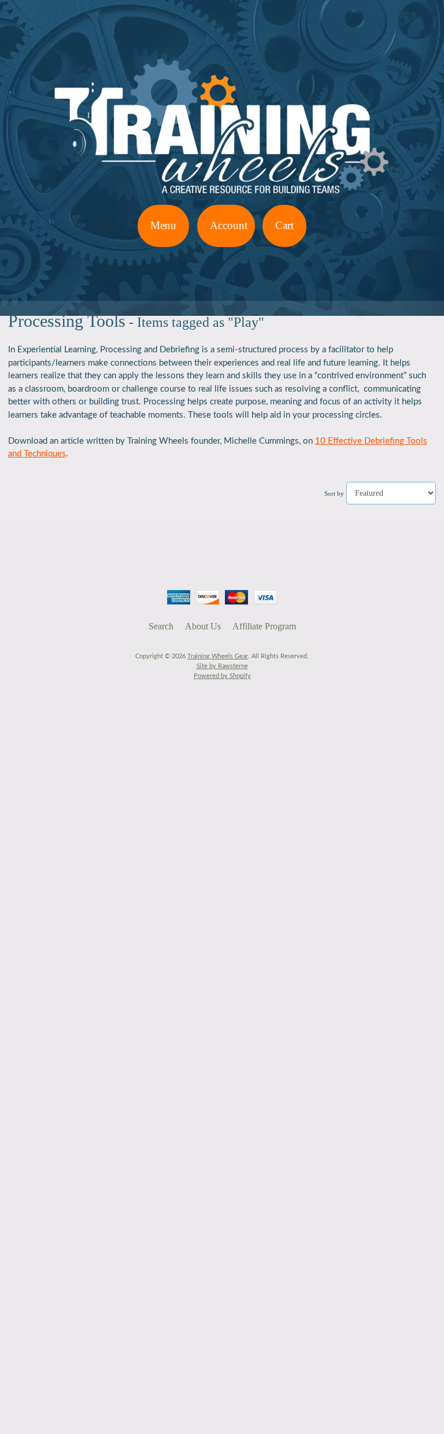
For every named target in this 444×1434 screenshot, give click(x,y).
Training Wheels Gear (217, 656)
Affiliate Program (264, 626)
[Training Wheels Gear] (222, 197)
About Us (203, 626)
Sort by (334, 493)
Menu (163, 225)
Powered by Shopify (222, 676)
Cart (284, 225)
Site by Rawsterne (222, 666)
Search (161, 626)
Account (228, 225)
